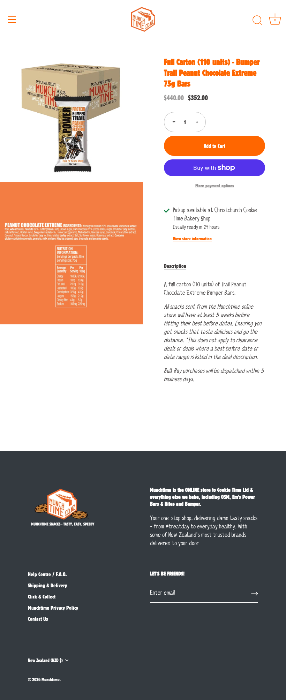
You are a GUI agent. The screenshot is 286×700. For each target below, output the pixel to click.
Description (175, 266)
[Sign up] (254, 593)
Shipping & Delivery (47, 585)
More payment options (214, 185)
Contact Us (38, 619)
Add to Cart (214, 146)
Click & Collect (41, 596)
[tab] (178, 266)
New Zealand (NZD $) (45, 660)
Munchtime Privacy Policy (53, 607)
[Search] (257, 20)
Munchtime (51, 679)
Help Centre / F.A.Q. (47, 574)
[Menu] (12, 19)
